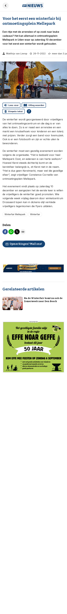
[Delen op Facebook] (5, 231)
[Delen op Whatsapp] (11, 231)
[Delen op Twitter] (17, 231)
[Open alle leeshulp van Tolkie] (29, 111)
